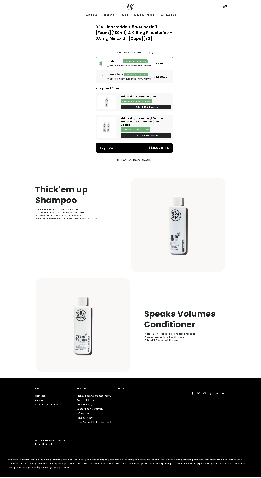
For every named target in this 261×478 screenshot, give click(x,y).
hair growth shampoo (184, 463)
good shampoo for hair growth (215, 463)
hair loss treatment (73, 459)
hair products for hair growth (46, 463)
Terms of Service (86, 400)
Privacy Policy (85, 417)
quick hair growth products (53, 467)
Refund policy (84, 404)
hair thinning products (179, 459)
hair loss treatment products (210, 459)
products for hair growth (155, 463)
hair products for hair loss (149, 459)
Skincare (40, 400)
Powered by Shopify (44, 444)
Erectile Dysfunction (46, 404)
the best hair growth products (95, 463)
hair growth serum (18, 459)
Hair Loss (40, 395)
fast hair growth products (45, 459)
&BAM (45, 440)
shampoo (70, 463)
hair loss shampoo (97, 459)
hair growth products (127, 463)
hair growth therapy (121, 459)
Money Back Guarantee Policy (94, 395)
